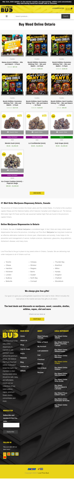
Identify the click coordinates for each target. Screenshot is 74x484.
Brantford (58, 265)
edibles (10, 389)
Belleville (9, 281)
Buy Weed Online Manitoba (61, 356)
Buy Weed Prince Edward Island (61, 394)
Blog (22, 362)
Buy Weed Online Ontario (61, 362)
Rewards (23, 358)
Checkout (40, 359)
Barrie (32, 272)
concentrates (7, 398)
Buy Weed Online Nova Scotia (61, 380)
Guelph (33, 275)
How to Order (25, 349)
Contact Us (24, 366)
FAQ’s (22, 353)
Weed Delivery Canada (42, 337)
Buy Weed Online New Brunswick (61, 374)
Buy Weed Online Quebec (61, 368)
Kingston (58, 275)
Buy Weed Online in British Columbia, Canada (62, 343)
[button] (6, 16)
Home (22, 336)
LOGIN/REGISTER (58, 8)
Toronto (8, 262)
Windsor (33, 265)
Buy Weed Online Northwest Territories (62, 400)
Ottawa (8, 265)
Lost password (42, 351)
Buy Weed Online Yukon (61, 406)
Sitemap (40, 364)
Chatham (58, 278)
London (8, 275)
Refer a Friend (42, 342)
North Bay (34, 278)
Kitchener (9, 272)
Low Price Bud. (43, 473)
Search (65, 16)
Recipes (40, 372)
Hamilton (9, 268)
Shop (22, 345)
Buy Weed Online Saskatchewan (61, 350)
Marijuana (50, 232)
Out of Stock (41, 368)
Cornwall (33, 281)
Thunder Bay (59, 262)
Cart (39, 355)
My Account (41, 346)
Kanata (57, 272)
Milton (57, 268)
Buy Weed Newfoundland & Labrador (61, 387)
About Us (23, 340)
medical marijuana (23, 229)
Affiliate (23, 371)
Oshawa (33, 262)
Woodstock (59, 281)
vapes (5, 392)
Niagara (33, 268)
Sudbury (9, 278)
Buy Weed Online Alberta (61, 337)
